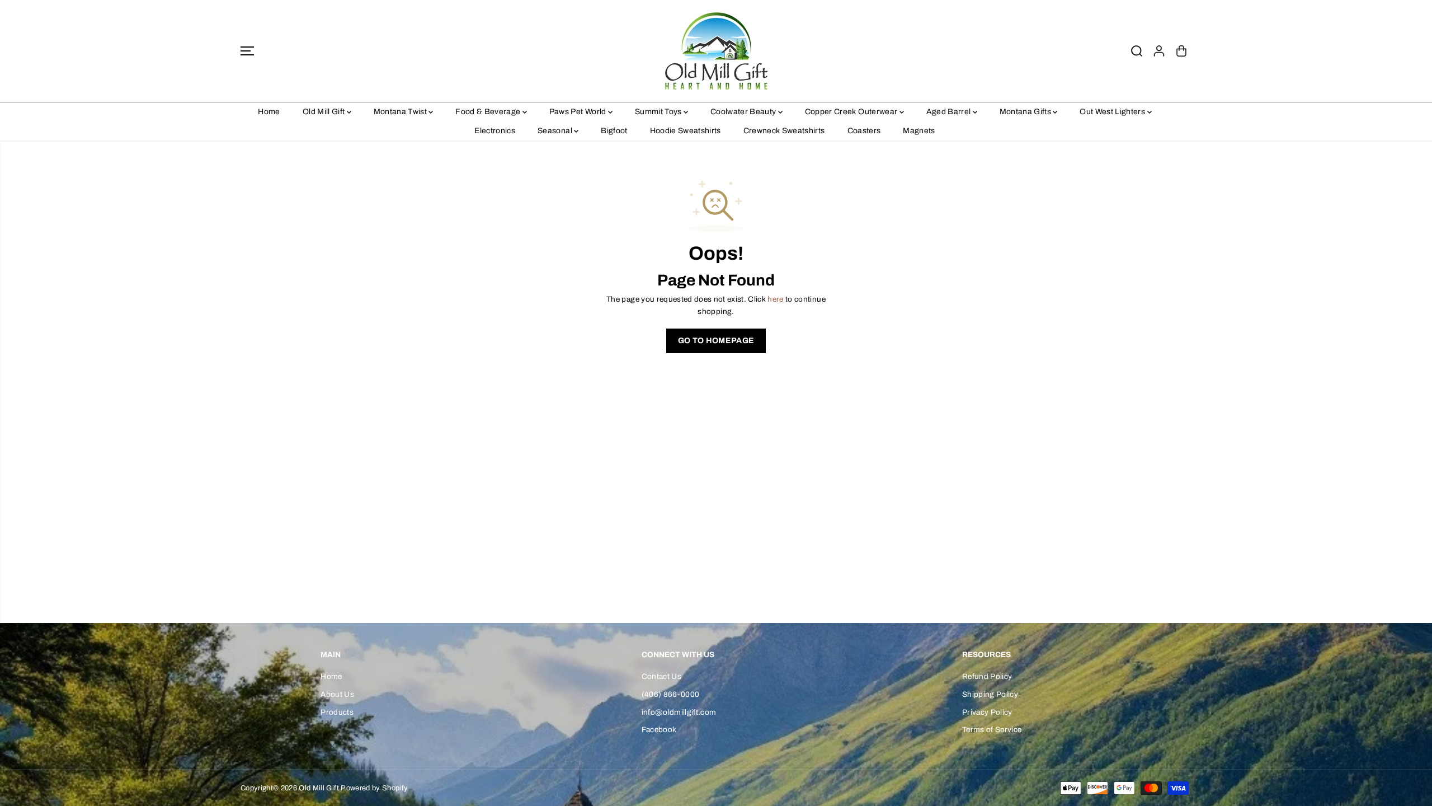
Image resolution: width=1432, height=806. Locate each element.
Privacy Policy (987, 712)
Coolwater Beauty (744, 111)
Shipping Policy (990, 694)
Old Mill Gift (325, 111)
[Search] (1137, 51)
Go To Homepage (716, 340)
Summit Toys (659, 111)
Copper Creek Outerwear (852, 111)
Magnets (919, 130)
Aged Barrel (949, 111)
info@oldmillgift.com (679, 712)
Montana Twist (401, 111)
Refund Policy (987, 676)
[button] (247, 51)
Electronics (494, 130)
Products (337, 712)
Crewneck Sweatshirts (784, 130)
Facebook (659, 729)
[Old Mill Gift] (716, 51)
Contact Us (661, 676)
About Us (337, 694)
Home (269, 111)
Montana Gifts (1026, 111)
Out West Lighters (1113, 111)
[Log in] (1159, 51)
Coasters (864, 130)
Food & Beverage (488, 111)
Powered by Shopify (374, 788)
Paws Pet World (578, 111)
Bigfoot (614, 130)
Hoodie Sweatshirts (685, 130)
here (775, 299)
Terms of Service (991, 729)
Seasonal (556, 130)
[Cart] (1181, 51)
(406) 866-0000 (671, 694)
